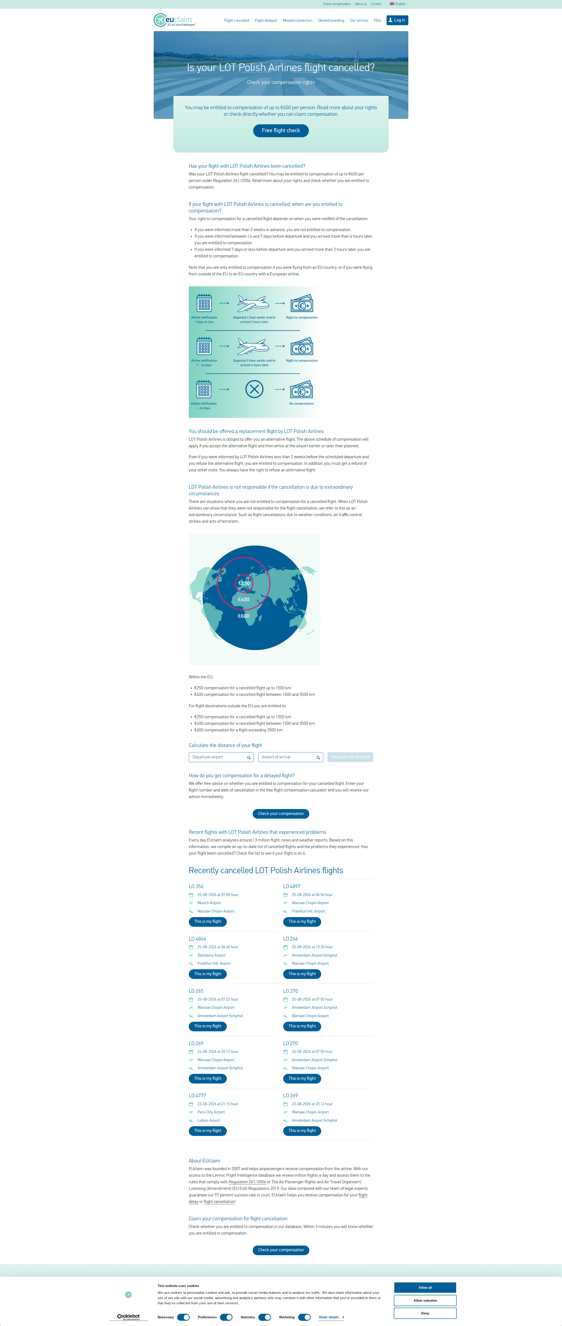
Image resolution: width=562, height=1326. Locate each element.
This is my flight (207, 922)
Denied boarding (331, 21)
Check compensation (337, 4)
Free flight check (281, 131)
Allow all (425, 1287)
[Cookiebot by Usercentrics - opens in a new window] (128, 1317)
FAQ (377, 21)
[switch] (226, 1317)
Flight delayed (266, 21)
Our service (359, 21)
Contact (376, 4)
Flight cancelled (236, 21)
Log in (399, 20)
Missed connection (297, 21)
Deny (425, 1313)
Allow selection (425, 1300)
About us (361, 4)
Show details (329, 1317)
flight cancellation (219, 1202)
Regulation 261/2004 (247, 1182)
